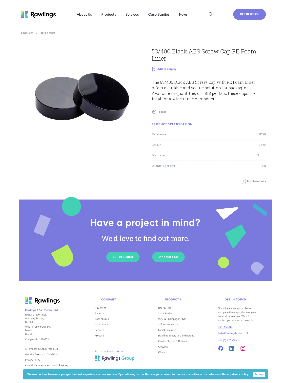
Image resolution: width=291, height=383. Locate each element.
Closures (163, 346)
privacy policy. (239, 374)
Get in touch (225, 327)
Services (99, 330)
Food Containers (167, 330)
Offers (161, 352)
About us (100, 313)
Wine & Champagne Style (172, 319)
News (183, 14)
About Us (84, 14)
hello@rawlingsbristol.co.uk (233, 333)
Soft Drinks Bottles (168, 324)
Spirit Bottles (165, 313)
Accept (259, 374)
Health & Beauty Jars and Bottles (176, 335)
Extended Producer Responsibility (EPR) (46, 365)
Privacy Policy (32, 360)
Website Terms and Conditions (42, 354)
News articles (102, 324)
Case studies (102, 319)
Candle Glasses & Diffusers (173, 341)
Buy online (100, 308)
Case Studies (158, 14)
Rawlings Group (115, 351)
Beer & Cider (47, 33)
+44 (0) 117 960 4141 (230, 340)
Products (27, 33)
